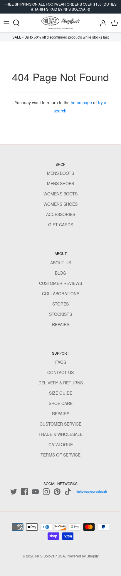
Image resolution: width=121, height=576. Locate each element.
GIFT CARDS (60, 225)
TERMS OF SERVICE (60, 455)
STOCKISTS (60, 314)
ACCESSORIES (60, 214)
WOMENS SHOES (60, 204)
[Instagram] (46, 491)
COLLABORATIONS (60, 293)
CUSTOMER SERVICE (60, 424)
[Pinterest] (57, 491)
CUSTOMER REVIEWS (60, 283)
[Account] (101, 22)
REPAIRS (60, 324)
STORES (60, 304)
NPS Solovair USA (50, 555)
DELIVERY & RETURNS (60, 383)
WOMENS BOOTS (60, 194)
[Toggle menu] (6, 22)
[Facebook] (24, 491)
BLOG (60, 273)
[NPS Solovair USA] (60, 22)
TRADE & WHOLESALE (60, 434)
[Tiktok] (68, 491)
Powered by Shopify (83, 555)
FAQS (60, 362)
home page (81, 102)
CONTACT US (60, 372)
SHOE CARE (61, 403)
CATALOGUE (60, 444)
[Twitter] (13, 491)
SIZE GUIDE (60, 393)
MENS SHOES (60, 183)
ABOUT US (60, 262)
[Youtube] (35, 491)
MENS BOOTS (60, 173)
